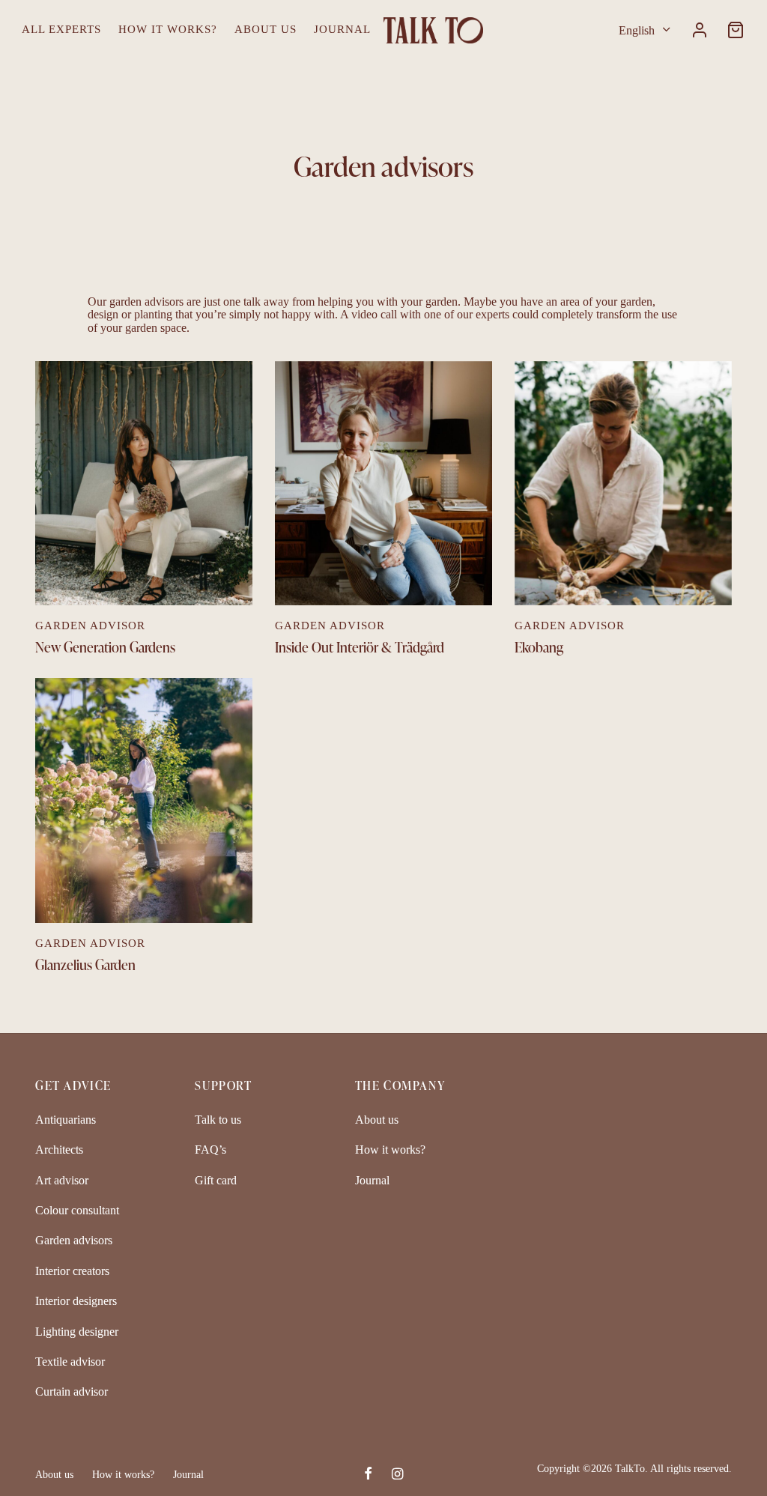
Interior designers (76, 1300)
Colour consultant (77, 1210)
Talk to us (218, 1119)
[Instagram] (397, 1475)
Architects (59, 1149)
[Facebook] (368, 1475)
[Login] (700, 30)
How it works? (167, 29)
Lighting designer (76, 1331)
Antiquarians (65, 1119)
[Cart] (736, 30)
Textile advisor (70, 1361)
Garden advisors (73, 1240)
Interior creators (72, 1271)
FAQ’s (210, 1149)
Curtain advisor (71, 1391)
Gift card (216, 1180)
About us (265, 29)
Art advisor (61, 1180)
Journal (342, 29)
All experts (61, 29)
